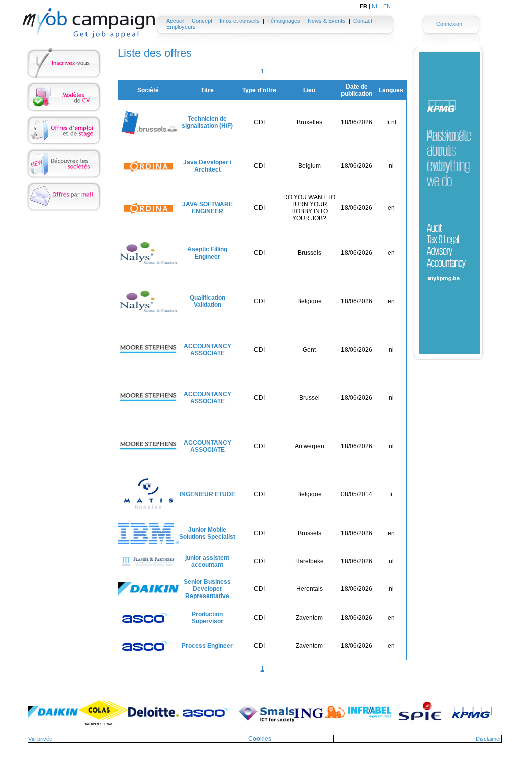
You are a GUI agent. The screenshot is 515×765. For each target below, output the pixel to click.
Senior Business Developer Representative (207, 589)
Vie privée (40, 739)
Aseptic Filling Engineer (207, 253)
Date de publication (356, 90)
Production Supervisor (207, 618)
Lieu (309, 90)
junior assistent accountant (207, 561)
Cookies (259, 738)
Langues (391, 90)
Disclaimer (488, 739)
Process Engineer (207, 645)
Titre (207, 90)
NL (375, 6)
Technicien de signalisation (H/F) (207, 122)
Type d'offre (259, 90)
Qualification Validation (207, 301)
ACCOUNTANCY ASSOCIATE (207, 350)
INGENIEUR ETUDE (207, 494)
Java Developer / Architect (207, 166)
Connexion (449, 24)
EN (387, 6)
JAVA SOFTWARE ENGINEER (207, 208)
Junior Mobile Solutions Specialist (207, 533)
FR (363, 6)
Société (148, 90)
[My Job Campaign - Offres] (89, 23)
